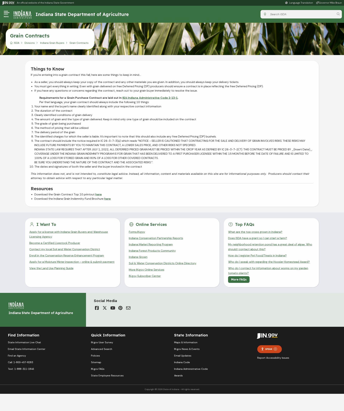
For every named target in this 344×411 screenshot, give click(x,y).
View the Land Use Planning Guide (51, 268)
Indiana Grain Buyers (52, 42)
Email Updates (182, 355)
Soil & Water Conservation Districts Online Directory (162, 263)
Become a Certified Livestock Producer (54, 243)
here (98, 194)
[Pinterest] (120, 308)
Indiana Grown (138, 257)
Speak (268, 349)
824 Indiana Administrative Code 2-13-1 (150, 98)
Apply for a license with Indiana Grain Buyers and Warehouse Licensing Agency (68, 234)
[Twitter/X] (105, 308)
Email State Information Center (26, 349)
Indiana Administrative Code (191, 368)
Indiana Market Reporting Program (151, 244)
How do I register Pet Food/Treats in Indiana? (257, 255)
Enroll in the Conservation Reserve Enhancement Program (66, 255)
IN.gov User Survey (102, 342)
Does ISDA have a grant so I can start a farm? (257, 238)
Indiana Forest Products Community (152, 251)
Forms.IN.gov (137, 232)
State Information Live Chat (24, 342)
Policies (95, 355)
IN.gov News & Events (187, 349)
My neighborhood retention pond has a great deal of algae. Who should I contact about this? (270, 247)
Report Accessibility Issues (273, 357)
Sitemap (96, 362)
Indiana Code (182, 362)
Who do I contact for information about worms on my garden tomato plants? (268, 270)
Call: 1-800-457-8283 (20, 362)
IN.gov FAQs (97, 368)
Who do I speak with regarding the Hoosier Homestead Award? (269, 262)
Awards (178, 375)
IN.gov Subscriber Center (145, 276)
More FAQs (239, 279)
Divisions (30, 42)
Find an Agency (17, 355)
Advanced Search (101, 349)
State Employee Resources (107, 375)
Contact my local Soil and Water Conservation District (64, 249)
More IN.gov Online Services (146, 270)
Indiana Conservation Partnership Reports (156, 238)
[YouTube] (112, 308)
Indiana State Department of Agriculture (82, 14)
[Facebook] (97, 308)
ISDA (16, 42)
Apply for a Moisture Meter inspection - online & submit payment (71, 262)
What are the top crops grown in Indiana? (255, 232)
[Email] (128, 308)
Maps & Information (185, 342)
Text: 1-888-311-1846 (21, 368)
